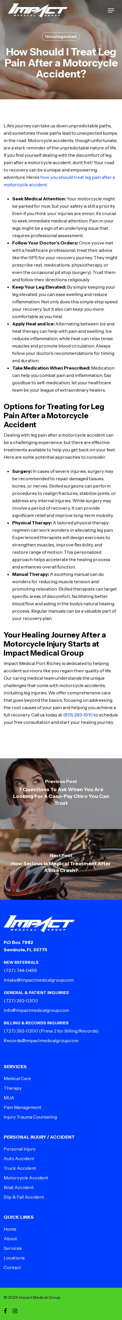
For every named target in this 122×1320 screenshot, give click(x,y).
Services (13, 1248)
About (10, 1238)
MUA (9, 1097)
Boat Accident (19, 1187)
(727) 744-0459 (20, 970)
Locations (14, 1258)
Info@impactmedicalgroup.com (36, 1010)
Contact (12, 1267)
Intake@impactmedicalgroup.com (39, 980)
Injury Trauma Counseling (30, 1117)
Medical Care (17, 1078)
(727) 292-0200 (21, 1000)
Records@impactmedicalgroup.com (41, 1040)
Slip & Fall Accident (24, 1197)
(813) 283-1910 (78, 715)
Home (10, 1229)
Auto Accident (19, 1158)
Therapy (13, 1088)
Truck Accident (20, 1168)
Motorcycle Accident (26, 1178)
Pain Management (22, 1107)
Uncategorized (61, 36)
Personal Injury (19, 1149)
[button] (111, 10)
